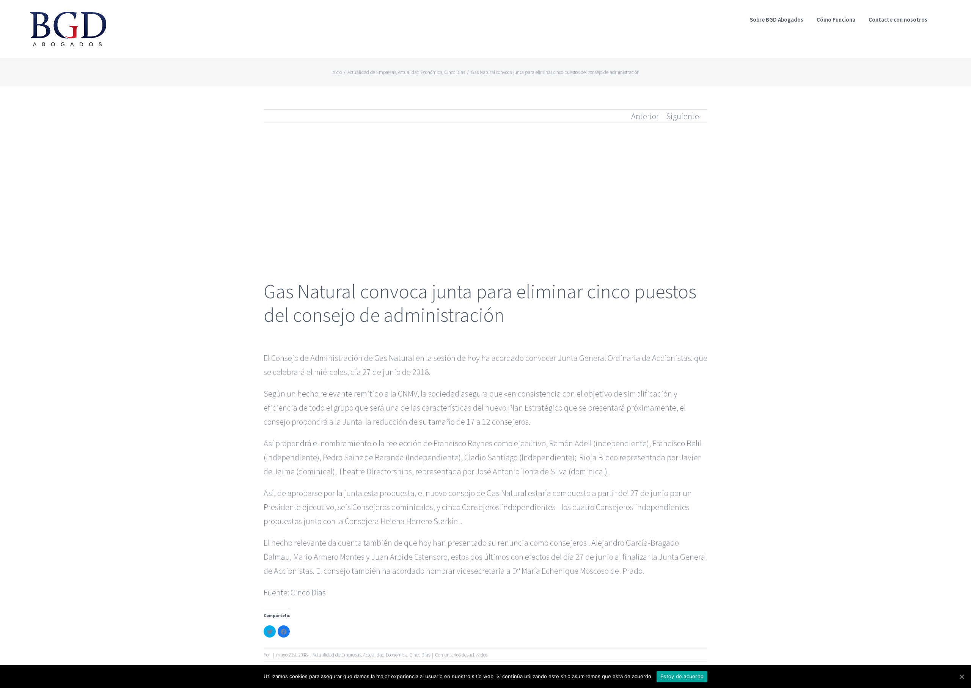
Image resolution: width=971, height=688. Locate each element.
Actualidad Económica (385, 655)
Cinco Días (308, 592)
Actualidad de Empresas (337, 655)
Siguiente (682, 116)
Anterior (645, 116)
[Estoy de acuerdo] (961, 676)
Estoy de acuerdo (682, 676)
